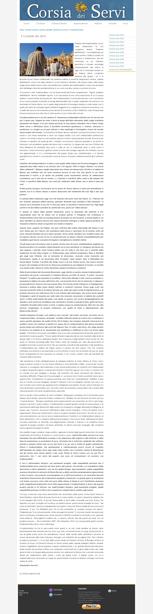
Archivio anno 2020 (116, 45)
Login (20, 595)
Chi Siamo (40, 23)
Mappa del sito (23, 593)
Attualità (112, 23)
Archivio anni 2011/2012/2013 (120, 70)
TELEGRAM (58, 594)
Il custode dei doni (76, 30)
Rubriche (98, 23)
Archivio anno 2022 (116, 38)
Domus (27, 23)
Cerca (125, 23)
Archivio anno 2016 (116, 59)
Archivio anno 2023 (116, 35)
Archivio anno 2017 (116, 56)
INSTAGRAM (58, 590)
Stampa (113, 591)
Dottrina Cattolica (59, 23)
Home (22, 30)
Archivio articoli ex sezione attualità (39, 30)
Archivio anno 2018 (116, 52)
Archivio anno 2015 (116, 63)
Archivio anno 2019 (116, 49)
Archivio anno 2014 (61, 30)
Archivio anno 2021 (116, 42)
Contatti (21, 591)
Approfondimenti (81, 23)
